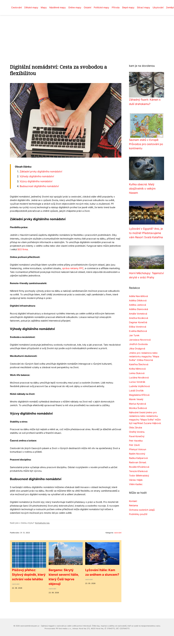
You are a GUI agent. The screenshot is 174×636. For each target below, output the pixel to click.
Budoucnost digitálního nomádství (39, 186)
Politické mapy (101, 7)
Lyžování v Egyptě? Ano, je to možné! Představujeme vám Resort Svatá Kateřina (146, 233)
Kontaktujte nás (42, 523)
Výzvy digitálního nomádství (36, 181)
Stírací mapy (143, 7)
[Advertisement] (87, 34)
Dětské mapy (31, 7)
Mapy (44, 7)
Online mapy (74, 7)
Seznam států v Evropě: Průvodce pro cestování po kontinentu (146, 144)
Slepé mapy (128, 7)
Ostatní (87, 7)
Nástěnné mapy (57, 7)
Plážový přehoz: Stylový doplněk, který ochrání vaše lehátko (28, 574)
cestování (117, 533)
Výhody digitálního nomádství (37, 176)
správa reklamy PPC (73, 268)
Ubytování (158, 7)
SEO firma (22, 249)
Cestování (16, 7)
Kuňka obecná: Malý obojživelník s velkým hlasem (142, 188)
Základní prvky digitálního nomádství (41, 171)
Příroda (115, 7)
